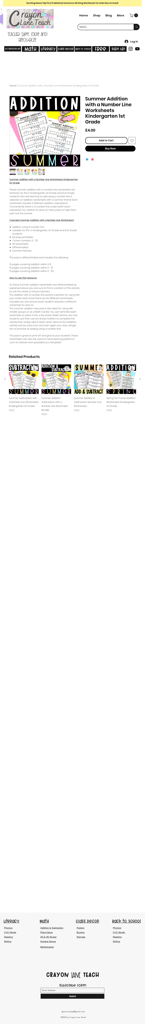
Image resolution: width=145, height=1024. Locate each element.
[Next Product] (140, 379)
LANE (76, 975)
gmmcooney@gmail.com (73, 1011)
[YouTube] (137, 48)
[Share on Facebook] (87, 159)
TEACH (90, 974)
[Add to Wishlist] (132, 140)
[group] (72, 390)
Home (12, 85)
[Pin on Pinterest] (92, 159)
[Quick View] (24, 379)
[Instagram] (130, 48)
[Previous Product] (5, 379)
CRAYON (58, 974)
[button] (134, 15)
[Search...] (136, 27)
